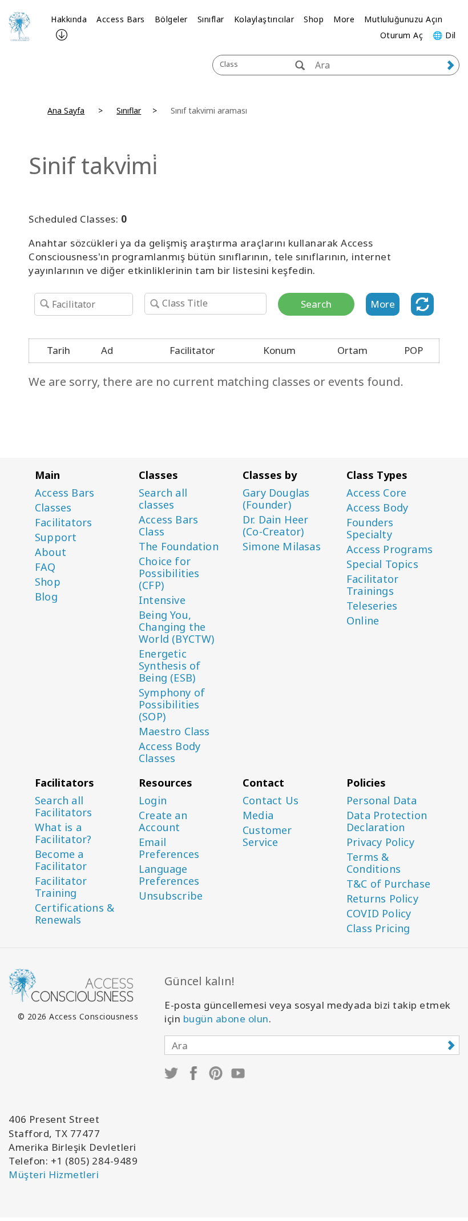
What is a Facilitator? (63, 833)
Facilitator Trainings (372, 585)
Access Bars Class (168, 526)
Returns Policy (382, 899)
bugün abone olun (226, 1018)
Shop (314, 19)
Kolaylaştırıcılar (264, 19)
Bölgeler (171, 19)
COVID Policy (378, 914)
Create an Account (163, 821)
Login (153, 801)
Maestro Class (174, 732)
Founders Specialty (370, 529)
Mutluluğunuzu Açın (403, 19)
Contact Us (270, 801)
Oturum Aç (401, 35)
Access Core (376, 493)
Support (55, 537)
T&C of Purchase (388, 884)
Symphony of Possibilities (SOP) (172, 705)
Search (316, 304)
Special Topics (382, 564)
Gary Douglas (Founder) (276, 499)
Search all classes (163, 499)
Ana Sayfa (65, 110)
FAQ (45, 567)
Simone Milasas (282, 547)
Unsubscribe (171, 896)
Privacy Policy (380, 842)
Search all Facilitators (63, 807)
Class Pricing (378, 928)
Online (362, 621)
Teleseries (371, 606)
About (50, 552)
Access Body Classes (169, 752)
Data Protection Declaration (386, 821)
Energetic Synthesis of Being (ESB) (169, 666)
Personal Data (381, 801)
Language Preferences (169, 875)
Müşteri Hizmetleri (54, 1174)
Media (258, 815)
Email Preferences (169, 848)
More (343, 19)
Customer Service (267, 836)
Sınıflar (210, 19)
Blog (46, 597)
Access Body (377, 508)
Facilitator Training (61, 887)
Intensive (162, 600)
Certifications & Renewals (74, 914)
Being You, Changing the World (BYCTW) (177, 627)
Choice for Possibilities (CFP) (169, 573)
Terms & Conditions (373, 863)
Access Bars (120, 19)
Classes (53, 508)
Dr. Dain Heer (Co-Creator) (276, 526)
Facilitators (63, 523)
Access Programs (389, 549)
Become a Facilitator (61, 860)
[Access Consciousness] (19, 26)
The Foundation (179, 547)
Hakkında (69, 19)
